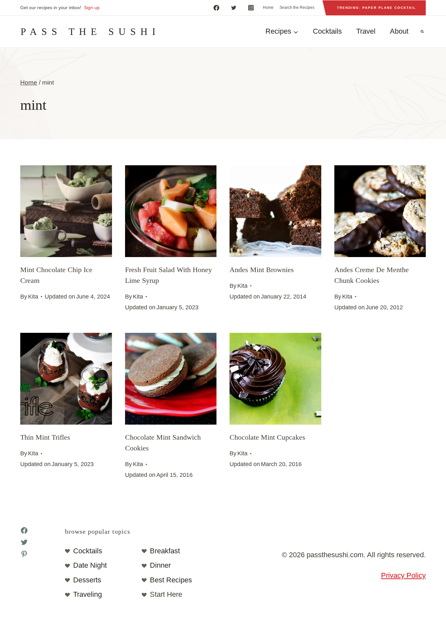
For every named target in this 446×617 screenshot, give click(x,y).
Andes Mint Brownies (262, 270)
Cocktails (327, 31)
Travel (365, 31)
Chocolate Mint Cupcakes (267, 437)
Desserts (87, 580)
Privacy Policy (403, 575)
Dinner (160, 565)
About (399, 31)
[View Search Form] (422, 31)
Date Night (90, 565)
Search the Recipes (296, 7)
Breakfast (165, 551)
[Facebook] (216, 7)
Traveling (87, 594)
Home (268, 7)
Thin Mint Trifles (45, 437)
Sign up (92, 7)
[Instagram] (251, 7)
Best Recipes (171, 580)
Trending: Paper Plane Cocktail (376, 7)
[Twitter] (233, 7)
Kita (33, 296)
